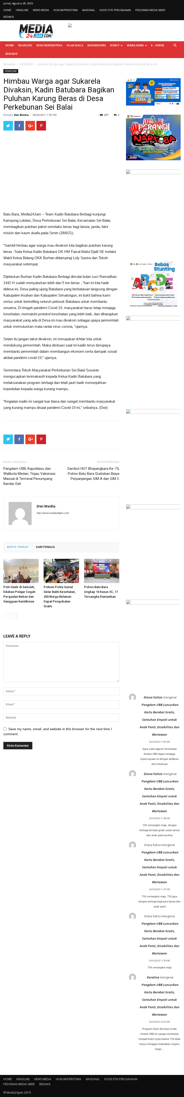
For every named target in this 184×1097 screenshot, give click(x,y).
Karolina (153, 977)
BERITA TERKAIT (18, 547)
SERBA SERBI (135, 45)
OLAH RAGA (75, 45)
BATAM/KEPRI (96, 45)
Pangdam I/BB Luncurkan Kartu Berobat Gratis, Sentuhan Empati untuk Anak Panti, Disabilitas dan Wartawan (159, 720)
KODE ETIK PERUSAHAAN (115, 10)
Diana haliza (153, 697)
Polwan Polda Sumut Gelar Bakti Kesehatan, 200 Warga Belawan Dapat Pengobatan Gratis (59, 596)
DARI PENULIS (45, 547)
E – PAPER (157, 45)
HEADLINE (22, 10)
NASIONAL (88, 10)
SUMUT (114, 45)
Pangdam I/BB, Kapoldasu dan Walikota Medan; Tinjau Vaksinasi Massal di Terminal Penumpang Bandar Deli (29, 476)
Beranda (9, 64)
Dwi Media (21, 115)
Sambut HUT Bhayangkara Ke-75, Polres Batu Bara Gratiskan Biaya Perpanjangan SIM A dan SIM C (93, 473)
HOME (7, 10)
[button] (175, 45)
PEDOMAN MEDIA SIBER (150, 10)
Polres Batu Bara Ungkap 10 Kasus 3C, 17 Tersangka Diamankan (101, 591)
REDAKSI (8, 16)
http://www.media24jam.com (53, 513)
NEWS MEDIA (41, 10)
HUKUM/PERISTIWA (65, 10)
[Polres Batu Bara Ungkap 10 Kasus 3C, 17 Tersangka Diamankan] (101, 571)
